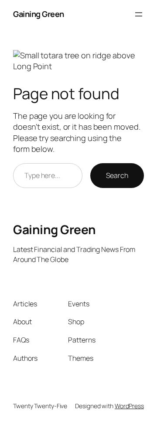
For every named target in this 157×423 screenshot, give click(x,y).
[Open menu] (138, 14)
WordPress (129, 406)
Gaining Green (38, 14)
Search (117, 175)
